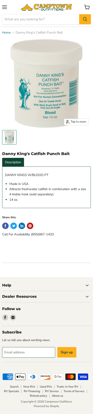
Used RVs (46, 387)
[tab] (13, 162)
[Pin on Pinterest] (30, 226)
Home (6, 32)
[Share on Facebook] (5, 226)
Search (14, 387)
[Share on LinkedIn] (22, 226)
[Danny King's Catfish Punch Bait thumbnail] (9, 137)
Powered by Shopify (46, 406)
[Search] (85, 19)
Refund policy (38, 396)
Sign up (67, 352)
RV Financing (32, 391)
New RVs (29, 387)
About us (57, 396)
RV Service (52, 391)
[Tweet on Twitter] (13, 226)
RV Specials (11, 391)
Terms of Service (74, 391)
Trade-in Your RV (67, 387)
